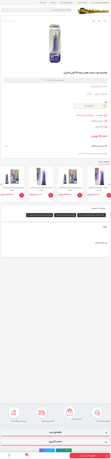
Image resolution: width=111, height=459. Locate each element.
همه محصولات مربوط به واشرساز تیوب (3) (91, 215)
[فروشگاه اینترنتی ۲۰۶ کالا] (93, 11)
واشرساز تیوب (95, 86)
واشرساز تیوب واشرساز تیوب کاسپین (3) (39, 215)
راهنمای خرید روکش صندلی (100, 2)
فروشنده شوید (82, 2)
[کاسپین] (89, 94)
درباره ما (53, 2)
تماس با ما (43, 2)
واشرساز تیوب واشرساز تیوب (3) (65, 215)
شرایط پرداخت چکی (66, 2)
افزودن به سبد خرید (88, 455)
